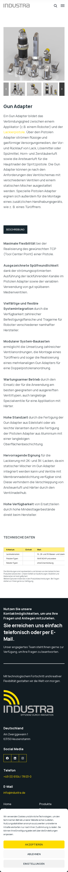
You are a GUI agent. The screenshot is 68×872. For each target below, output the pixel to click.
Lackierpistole (14, 132)
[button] (6, 89)
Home (7, 804)
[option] (18, 89)
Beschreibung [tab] (15, 229)
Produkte (45, 804)
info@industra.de (14, 793)
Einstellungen (34, 864)
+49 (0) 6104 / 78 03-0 (17, 776)
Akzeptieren (34, 844)
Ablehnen (34, 854)
